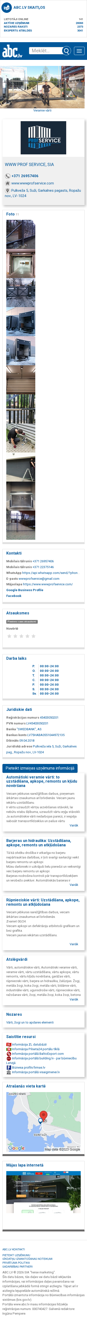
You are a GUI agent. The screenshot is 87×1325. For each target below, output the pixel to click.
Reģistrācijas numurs (22, 717)
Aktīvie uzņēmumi (16, 23)
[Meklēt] (66, 50)
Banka (11, 729)
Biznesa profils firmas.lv (28, 1067)
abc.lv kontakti (13, 1249)
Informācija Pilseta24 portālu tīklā (35, 1049)
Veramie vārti (42, 110)
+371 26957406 (25, 176)
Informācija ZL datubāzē (29, 1044)
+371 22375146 (43, 567)
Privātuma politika (16, 1262)
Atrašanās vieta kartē (26, 1086)
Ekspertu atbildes (18, 30)
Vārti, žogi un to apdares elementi (30, 1022)
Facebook (13, 596)
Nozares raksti (16, 26)
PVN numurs (16, 723)
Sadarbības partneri (17, 1266)
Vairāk (74, 825)
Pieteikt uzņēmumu (16, 1255)
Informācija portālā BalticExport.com (37, 1053)
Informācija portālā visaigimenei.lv (35, 1072)
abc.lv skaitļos (29, 7)
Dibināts (12, 740)
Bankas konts (16, 735)
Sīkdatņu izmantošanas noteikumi (27, 1259)
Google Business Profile (24, 590)
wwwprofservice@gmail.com (39, 578)
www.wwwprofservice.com (32, 183)
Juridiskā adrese (19, 746)
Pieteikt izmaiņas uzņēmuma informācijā (40, 768)
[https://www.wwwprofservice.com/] (43, 1199)
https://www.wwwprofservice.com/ (48, 584)
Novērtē (12, 628)
